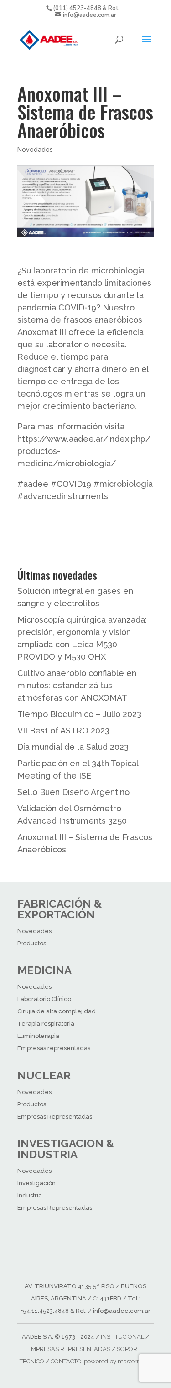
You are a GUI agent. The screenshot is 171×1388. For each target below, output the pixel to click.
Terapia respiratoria (45, 1023)
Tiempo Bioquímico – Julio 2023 (79, 714)
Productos (31, 943)
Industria (29, 1195)
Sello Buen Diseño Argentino (73, 792)
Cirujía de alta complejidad (56, 1011)
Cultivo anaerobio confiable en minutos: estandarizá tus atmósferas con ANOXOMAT (76, 685)
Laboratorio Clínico (44, 999)
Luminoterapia (38, 1035)
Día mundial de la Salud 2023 (73, 747)
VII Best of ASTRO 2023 (63, 730)
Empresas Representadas (54, 1116)
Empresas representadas (53, 1048)
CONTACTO (66, 1361)
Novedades (35, 149)
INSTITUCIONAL (122, 1336)
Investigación (36, 1183)
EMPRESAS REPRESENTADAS (68, 1349)
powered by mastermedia (119, 1361)
